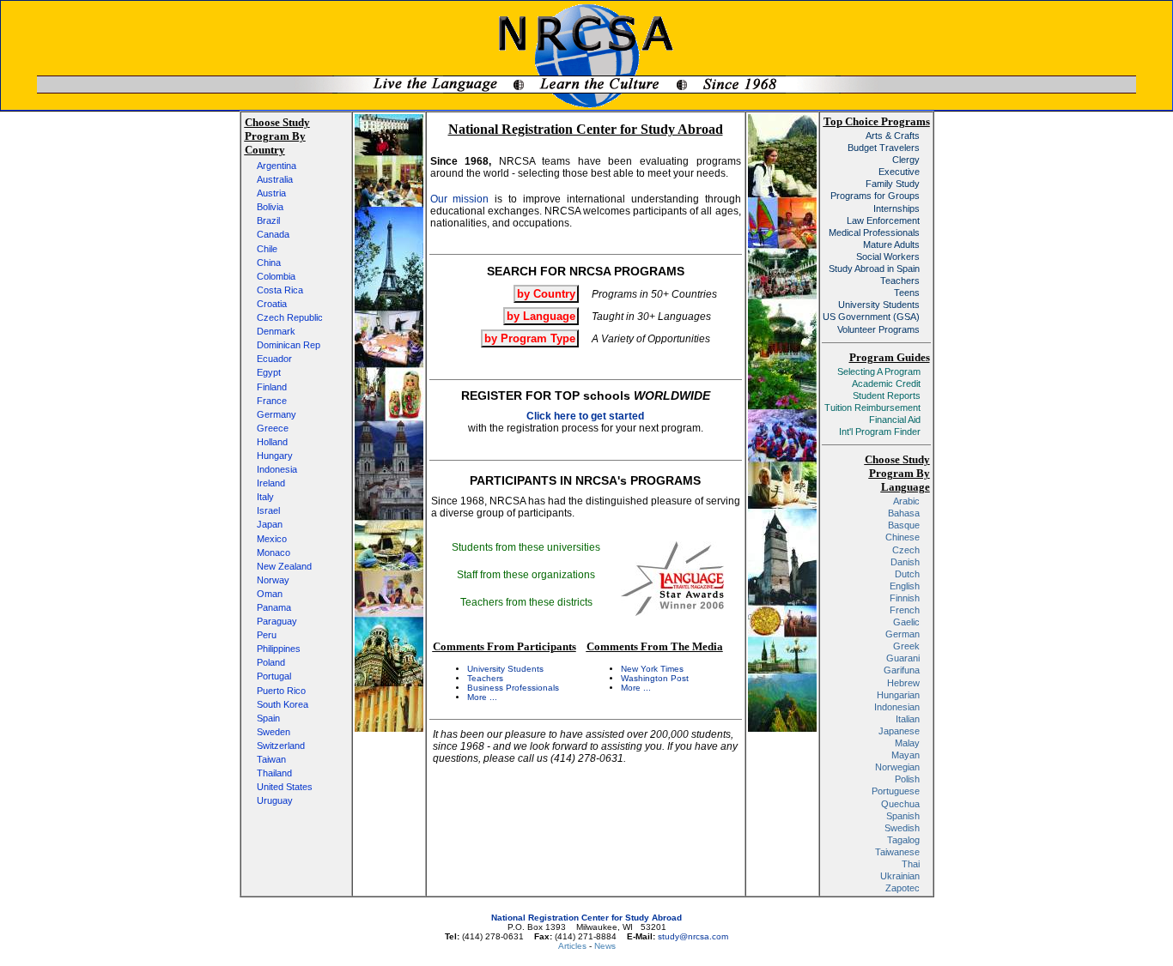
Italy (265, 497)
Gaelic (906, 622)
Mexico (272, 539)
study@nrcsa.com (693, 936)
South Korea (282, 704)
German (902, 634)
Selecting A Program (879, 371)
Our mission (459, 199)
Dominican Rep (288, 345)
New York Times (652, 668)
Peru (267, 635)
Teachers (485, 678)
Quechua (900, 804)
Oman (270, 594)
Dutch (907, 574)
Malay (907, 743)
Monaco (273, 552)
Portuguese (896, 791)
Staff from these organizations (526, 575)
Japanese (899, 731)
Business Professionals (513, 687)
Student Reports (887, 395)
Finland (272, 387)
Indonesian (897, 707)
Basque (904, 525)
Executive (899, 171)
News (605, 946)
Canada (273, 234)
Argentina (276, 165)
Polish (907, 779)
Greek (906, 646)
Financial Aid (895, 419)
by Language (541, 316)
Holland (272, 442)
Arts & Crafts (893, 135)
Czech (906, 550)
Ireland (271, 483)
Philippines (279, 648)
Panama (274, 607)
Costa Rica (280, 290)
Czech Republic (290, 317)
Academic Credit (886, 383)
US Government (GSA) (871, 316)
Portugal (274, 676)
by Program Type (529, 338)
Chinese (902, 537)
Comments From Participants (504, 646)
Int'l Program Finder (880, 431)
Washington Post (655, 678)
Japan (270, 524)
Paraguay (277, 621)
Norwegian (897, 767)
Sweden (273, 732)
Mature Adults (891, 244)
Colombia (276, 276)
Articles (573, 946)
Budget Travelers (884, 147)
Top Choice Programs (877, 121)
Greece (273, 428)
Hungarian (898, 695)
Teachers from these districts (526, 602)
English (905, 586)
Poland (271, 662)
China (269, 262)
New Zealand (284, 566)
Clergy (906, 159)
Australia (275, 179)
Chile (267, 249)
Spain (268, 718)
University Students (505, 668)
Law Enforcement (883, 220)
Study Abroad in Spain (874, 268)
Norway (273, 580)
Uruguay (275, 800)
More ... (482, 697)
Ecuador (274, 358)
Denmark (276, 331)
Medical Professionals (874, 232)
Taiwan (271, 759)
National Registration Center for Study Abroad (586, 917)
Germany (276, 414)
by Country (546, 293)
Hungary (275, 455)
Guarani (903, 658)
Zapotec (902, 888)
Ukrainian (900, 876)
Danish (905, 562)
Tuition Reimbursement (872, 407)
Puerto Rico (281, 690)
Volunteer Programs (878, 329)
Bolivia (270, 207)
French (905, 610)
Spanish (903, 816)
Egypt (269, 372)
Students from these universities (526, 547)
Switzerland (281, 745)
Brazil (268, 220)
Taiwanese (897, 852)
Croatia (272, 304)
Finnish (905, 598)
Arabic (906, 501)
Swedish (902, 828)
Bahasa (904, 513)
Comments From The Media (654, 646)
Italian (908, 719)
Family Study (893, 183)
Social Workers (888, 256)
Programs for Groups (875, 195)
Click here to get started (585, 416)
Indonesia (277, 469)
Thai (911, 864)
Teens (907, 292)
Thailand (274, 773)
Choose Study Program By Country (277, 136)
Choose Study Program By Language (897, 473)
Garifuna (902, 670)
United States (285, 787)
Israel (268, 510)
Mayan (905, 755)
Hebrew (903, 683)
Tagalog (903, 840)
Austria (271, 193)
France (272, 400)
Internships (896, 208)
